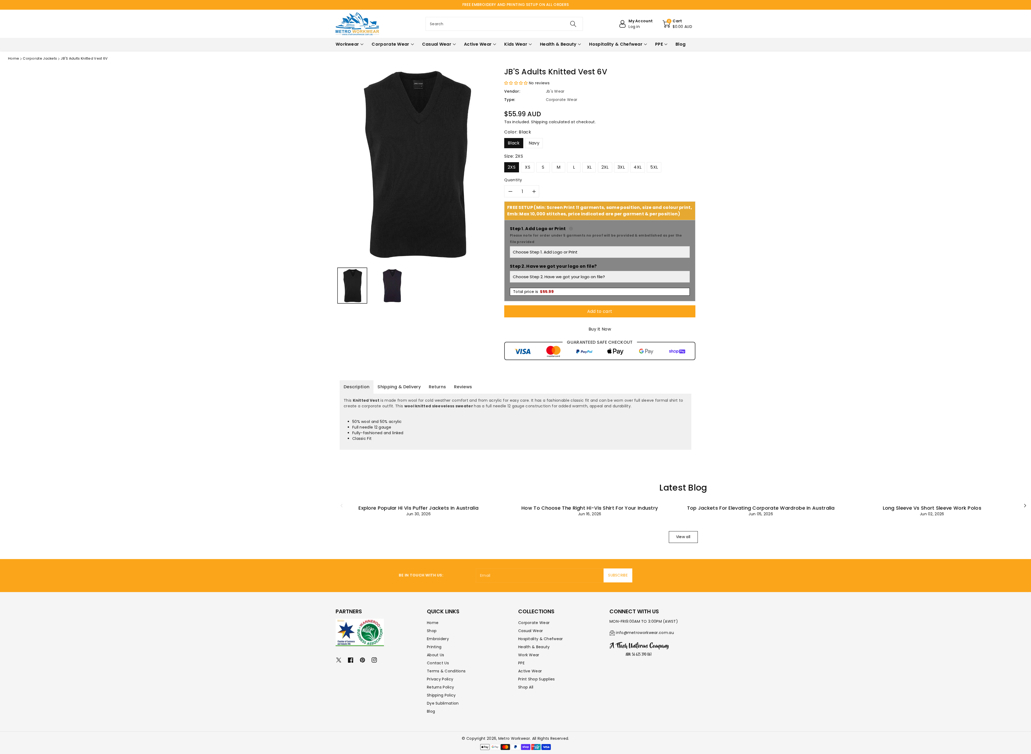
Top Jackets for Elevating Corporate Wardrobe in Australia (761, 508)
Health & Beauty (534, 647)
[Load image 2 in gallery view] (391, 285)
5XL (654, 167)
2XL (605, 167)
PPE (521, 663)
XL (589, 167)
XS (527, 167)
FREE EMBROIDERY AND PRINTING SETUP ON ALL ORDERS (515, 4)
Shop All (525, 687)
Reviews (463, 387)
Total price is (533, 291)
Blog (431, 711)
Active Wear (530, 671)
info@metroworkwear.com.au (645, 632)
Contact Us (438, 663)
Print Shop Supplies (536, 679)
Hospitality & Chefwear (540, 638)
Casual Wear (530, 630)
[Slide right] (1025, 505)
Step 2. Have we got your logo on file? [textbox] (553, 266)
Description (356, 387)
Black (514, 143)
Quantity (513, 180)
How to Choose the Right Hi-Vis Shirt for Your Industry (589, 508)
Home (13, 58)
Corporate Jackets (40, 58)
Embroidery (438, 638)
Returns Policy (440, 687)
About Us (435, 655)
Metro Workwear (514, 738)
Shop (432, 630)
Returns (437, 387)
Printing (434, 647)
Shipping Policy (441, 695)
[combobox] (504, 24)
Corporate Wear (534, 622)
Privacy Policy (440, 679)
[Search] (573, 24)
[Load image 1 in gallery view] (352, 285)
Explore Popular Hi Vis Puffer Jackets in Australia (418, 508)
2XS (512, 167)
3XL (621, 167)
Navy (534, 143)
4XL (637, 167)
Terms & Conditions (446, 671)
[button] (677, 24)
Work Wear (528, 655)
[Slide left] (341, 505)
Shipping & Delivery (399, 387)
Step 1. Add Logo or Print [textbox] (600, 235)
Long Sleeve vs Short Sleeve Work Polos (932, 508)
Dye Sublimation (443, 703)
